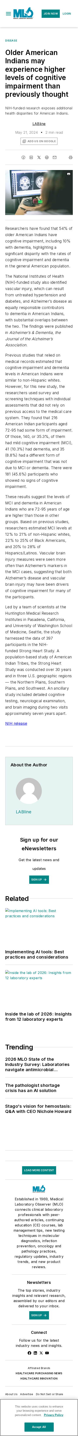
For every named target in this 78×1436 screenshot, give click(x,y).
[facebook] (23, 157)
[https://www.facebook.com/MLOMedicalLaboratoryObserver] (29, 1353)
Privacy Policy (53, 1415)
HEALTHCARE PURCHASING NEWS (39, 1373)
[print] (70, 157)
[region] (39, 1417)
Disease (11, 40)
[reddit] (47, 157)
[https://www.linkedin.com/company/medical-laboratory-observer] (35, 1353)
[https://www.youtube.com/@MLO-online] (47, 1353)
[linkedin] (31, 157)
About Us (11, 1394)
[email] (54, 157)
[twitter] (39, 157)
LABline (39, 124)
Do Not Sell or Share (49, 1394)
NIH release (16, 723)
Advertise (26, 1394)
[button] (8, 13)
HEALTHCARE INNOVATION (38, 1378)
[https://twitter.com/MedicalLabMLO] (41, 1353)
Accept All (39, 1427)
